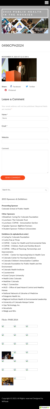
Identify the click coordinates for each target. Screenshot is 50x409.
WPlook (5, 401)
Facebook (17, 87)
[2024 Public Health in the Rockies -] (25, 26)
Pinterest (12, 90)
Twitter (32, 87)
